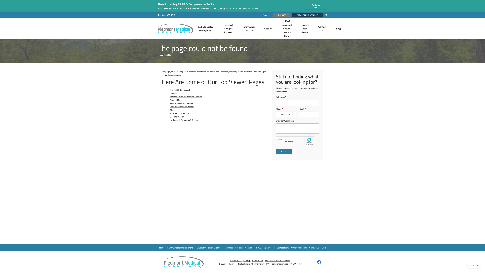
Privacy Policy (236, 260)
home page (302, 88)
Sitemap (246, 260)
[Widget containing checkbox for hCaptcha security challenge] (295, 141)
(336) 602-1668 (168, 15)
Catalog (268, 28)
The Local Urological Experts (228, 28)
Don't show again (316, 6)
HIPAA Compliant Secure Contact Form (287, 29)
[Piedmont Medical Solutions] (175, 28)
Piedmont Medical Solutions (238, 264)
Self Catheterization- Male (181, 103)
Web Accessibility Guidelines (277, 260)
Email (302, 109)
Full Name (280, 97)
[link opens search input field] (325, 15)
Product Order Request (180, 90)
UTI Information (177, 116)
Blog (338, 28)
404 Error (169, 55)
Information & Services (249, 28)
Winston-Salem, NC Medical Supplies (186, 96)
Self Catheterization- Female (182, 106)
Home (160, 55)
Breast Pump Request (307, 15)
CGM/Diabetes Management (205, 28)
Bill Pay (282, 15)
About (265, 15)
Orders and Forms (305, 28)
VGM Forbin (296, 264)
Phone (278, 109)
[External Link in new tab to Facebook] (319, 263)
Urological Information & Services (184, 120)
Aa (471, 265)
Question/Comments (285, 121)
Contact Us (322, 28)
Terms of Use (257, 260)
